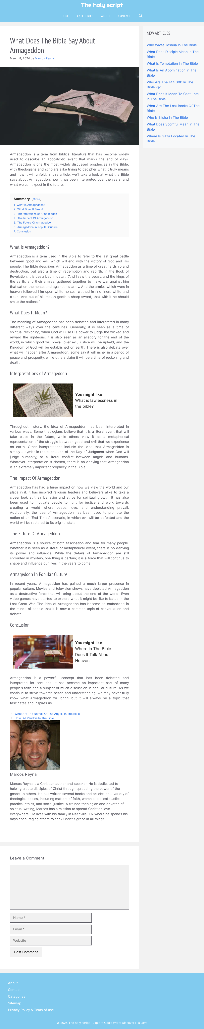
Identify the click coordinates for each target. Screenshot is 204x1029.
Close (36, 199)
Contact (124, 15)
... (11, 829)
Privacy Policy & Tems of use (31, 1010)
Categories (85, 15)
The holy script (102, 5)
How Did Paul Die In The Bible (34, 718)
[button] (140, 16)
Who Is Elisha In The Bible (167, 117)
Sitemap (14, 1003)
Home (65, 15)
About (105, 15)
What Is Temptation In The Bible (172, 64)
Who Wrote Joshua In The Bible (172, 45)
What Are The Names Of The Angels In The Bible (47, 713)
